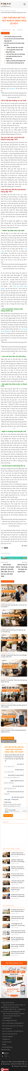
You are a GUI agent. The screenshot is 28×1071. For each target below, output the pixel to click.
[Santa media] (14, 982)
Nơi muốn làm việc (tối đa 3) (15, 791)
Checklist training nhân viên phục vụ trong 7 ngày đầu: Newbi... (17, 882)
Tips (6, 547)
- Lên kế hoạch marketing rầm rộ (15, 63)
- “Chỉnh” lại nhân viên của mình (14, 47)
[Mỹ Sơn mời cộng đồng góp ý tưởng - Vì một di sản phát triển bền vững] (6, 946)
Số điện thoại (19, 769)
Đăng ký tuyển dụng (8, 741)
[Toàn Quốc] (13, 793)
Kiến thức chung (10, 10)
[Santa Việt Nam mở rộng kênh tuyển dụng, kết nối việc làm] (6, 932)
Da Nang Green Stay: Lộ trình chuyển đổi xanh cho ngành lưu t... (17, 911)
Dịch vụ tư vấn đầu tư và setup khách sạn (12, 1031)
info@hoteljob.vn (7, 1018)
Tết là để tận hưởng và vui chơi (13, 36)
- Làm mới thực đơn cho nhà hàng (15, 54)
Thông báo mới (6, 1039)
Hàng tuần (15, 799)
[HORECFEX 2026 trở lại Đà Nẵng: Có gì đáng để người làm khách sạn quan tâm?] (6, 896)
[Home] (6, 4)
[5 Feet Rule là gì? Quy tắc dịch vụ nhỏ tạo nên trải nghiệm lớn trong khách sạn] (14, 593)
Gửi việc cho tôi (8, 815)
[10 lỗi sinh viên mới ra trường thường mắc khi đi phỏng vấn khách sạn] (6, 875)
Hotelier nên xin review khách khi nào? (17, 888)
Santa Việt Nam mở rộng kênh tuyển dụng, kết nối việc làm (18, 932)
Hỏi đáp (4, 1044)
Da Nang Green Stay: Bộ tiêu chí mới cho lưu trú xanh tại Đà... (18, 953)
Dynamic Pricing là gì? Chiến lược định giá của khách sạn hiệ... (14, 681)
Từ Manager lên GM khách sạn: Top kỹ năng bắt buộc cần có (17, 925)
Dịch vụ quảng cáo (7, 1028)
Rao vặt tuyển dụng (7, 1047)
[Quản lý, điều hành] (13, 783)
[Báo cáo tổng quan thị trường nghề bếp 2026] (6, 939)
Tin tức (3, 10)
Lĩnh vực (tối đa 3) (18, 786)
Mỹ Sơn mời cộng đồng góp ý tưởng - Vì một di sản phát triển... (17, 946)
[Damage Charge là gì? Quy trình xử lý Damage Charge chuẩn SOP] (14, 643)
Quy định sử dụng (6, 1042)
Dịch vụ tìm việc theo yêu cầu (9, 1034)
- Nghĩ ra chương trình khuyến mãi (15, 60)
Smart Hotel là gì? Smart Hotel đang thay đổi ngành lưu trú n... (13, 731)
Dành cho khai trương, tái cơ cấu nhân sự (12, 1026)
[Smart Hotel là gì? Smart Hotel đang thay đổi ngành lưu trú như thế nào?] (14, 718)
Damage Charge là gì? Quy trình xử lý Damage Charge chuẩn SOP (14, 656)
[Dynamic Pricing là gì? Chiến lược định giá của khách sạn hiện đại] (14, 668)
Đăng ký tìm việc (7, 738)
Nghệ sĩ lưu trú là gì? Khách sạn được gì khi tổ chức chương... (14, 706)
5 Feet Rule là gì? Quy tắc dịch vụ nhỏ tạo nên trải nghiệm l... (14, 605)
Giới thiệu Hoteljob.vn (7, 1036)
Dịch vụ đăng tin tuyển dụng (9, 1020)
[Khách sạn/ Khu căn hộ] (13, 788)
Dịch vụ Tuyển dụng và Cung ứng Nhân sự (13, 1023)
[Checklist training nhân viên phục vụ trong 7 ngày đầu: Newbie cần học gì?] (6, 882)
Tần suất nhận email (17, 797)
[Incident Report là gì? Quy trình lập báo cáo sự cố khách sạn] (14, 618)
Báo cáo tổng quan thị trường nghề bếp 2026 (17, 938)
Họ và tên (20, 764)
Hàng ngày (7, 799)
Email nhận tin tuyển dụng (16, 775)
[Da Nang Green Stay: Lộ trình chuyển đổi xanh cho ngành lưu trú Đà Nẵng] (6, 911)
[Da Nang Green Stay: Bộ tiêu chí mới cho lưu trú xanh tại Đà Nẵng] (6, 953)
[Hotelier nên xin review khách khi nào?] (6, 889)
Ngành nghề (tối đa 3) (17, 780)
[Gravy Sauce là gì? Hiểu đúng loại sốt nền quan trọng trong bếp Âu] (6, 918)
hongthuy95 (4, 603)
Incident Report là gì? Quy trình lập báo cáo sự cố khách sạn (13, 630)
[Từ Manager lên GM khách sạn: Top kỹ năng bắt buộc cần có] (6, 925)
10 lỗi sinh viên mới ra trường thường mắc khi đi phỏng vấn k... (17, 875)
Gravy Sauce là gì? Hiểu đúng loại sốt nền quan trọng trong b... (17, 918)
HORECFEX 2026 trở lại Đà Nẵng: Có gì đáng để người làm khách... (17, 896)
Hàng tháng (7, 802)
